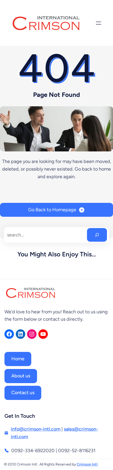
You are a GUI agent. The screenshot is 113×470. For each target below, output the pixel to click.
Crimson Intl (87, 464)
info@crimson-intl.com (35, 429)
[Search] (97, 235)
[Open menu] (98, 23)
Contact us (22, 392)
